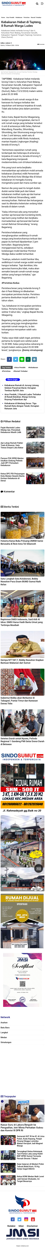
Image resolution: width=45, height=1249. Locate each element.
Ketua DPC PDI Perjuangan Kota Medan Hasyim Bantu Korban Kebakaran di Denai (13, 477)
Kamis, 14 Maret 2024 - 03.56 (10, 45)
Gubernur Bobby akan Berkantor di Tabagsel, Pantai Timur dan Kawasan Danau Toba (19, 701)
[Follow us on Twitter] (19, 1219)
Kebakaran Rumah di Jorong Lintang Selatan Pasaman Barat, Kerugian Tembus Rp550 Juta (21, 388)
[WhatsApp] (28, 359)
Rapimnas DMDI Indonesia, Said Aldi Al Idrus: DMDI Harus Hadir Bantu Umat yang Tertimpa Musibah (22, 622)
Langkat (4, 1032)
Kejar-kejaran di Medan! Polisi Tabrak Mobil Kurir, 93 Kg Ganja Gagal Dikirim (30, 1166)
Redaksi (11, 1226)
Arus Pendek (10, 17)
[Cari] (37, 3)
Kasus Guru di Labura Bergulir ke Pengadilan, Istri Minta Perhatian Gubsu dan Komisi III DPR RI (22, 1127)
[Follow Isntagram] (26, 1219)
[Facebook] (9, 359)
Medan (4, 1037)
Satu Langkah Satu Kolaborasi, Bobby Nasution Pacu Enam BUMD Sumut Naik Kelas (21, 581)
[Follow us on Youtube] (33, 1219)
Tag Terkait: (6, 367)
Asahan (4, 1022)
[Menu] (43, 3)
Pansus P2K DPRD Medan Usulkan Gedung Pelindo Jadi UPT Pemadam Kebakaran (12, 461)
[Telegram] (34, 359)
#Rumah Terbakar (20, 371)
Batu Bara (5, 1027)
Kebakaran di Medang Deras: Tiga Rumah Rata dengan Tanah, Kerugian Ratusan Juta (21, 406)
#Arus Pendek (19, 367)
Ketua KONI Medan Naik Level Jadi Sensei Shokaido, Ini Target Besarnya (30, 1178)
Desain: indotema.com (22, 1246)
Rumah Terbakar (36, 17)
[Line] (21, 359)
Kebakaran (19, 17)
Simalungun (6, 1042)
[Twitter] (15, 359)
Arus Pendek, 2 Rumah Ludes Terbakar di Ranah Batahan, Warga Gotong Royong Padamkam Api (22, 397)
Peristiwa (27, 17)
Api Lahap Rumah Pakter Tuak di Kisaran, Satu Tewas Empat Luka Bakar (12, 445)
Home (3, 17)
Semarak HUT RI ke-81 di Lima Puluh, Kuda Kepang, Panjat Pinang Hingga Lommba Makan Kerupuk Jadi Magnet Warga (30, 1141)
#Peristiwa (6, 371)
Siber (21, 1226)
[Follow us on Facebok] (12, 1219)
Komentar (41, 44)
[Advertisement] (22, 1069)
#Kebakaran (33, 367)
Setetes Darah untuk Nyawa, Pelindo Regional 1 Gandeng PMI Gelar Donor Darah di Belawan (22, 741)
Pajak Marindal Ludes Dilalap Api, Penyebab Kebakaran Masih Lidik (11, 429)
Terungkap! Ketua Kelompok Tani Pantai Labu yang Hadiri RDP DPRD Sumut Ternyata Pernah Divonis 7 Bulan (30, 1155)
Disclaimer (32, 1226)
